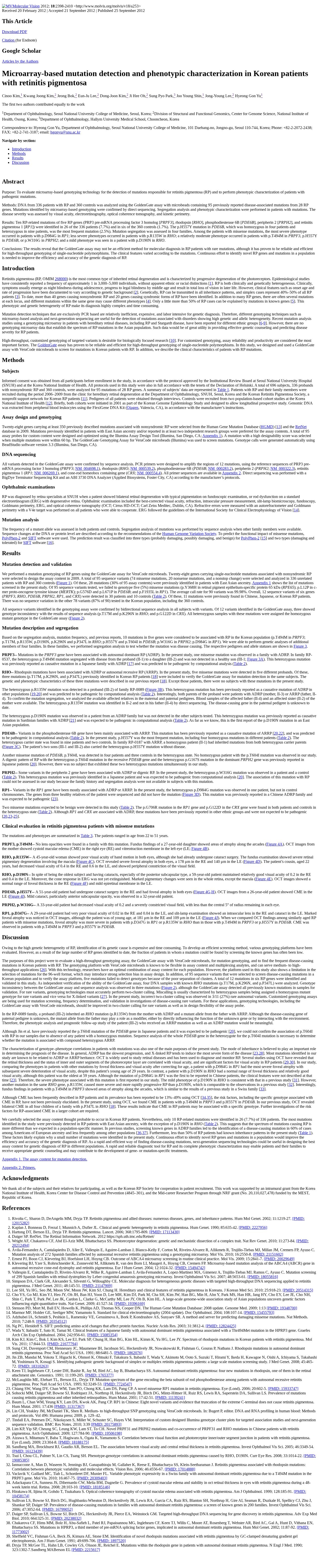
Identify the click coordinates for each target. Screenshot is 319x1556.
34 (204, 1097)
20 (38, 694)
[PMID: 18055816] (262, 1277)
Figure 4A (274, 844)
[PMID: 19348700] (282, 1308)
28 (261, 1053)
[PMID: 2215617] (86, 1550)
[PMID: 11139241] (170, 1397)
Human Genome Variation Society (189, 534)
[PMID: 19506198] (106, 1433)
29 (287, 1062)
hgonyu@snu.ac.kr (65, 132)
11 (84, 399)
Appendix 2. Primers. (19, 1167)
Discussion (20, 162)
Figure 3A (255, 659)
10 (172, 340)
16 (50, 542)
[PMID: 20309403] (92, 1478)
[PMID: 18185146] (95, 1487)
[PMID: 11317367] (69, 1406)
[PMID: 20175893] (106, 1424)
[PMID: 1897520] (111, 1541)
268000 (61, 279)
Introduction (21, 149)
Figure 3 (300, 646)
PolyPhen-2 (11, 538)
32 (291, 1084)
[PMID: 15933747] (283, 1388)
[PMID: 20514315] (298, 1290)
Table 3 (86, 836)
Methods (19, 153)
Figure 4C (85, 861)
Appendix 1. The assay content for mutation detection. (44, 1159)
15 (264, 538)
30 (292, 1062)
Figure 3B (154, 689)
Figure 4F (79, 883)
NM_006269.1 (46, 473)
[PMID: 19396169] (129, 1303)
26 (43, 970)
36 (139, 1133)
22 (281, 733)
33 (262, 1089)
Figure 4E (263, 879)
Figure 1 (63, 583)
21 (73, 720)
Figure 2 (76, 618)
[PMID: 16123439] (27, 1451)
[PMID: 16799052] (57, 1509)
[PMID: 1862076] (128, 1353)
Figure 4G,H (204, 892)
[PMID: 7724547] (117, 1384)
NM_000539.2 (142, 468)
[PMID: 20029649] (279, 1259)
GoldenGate (47, 345)
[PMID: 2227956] (253, 1227)
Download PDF (14, 32)
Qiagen (132, 407)
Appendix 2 (231, 473)
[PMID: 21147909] (97, 1286)
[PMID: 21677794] (62, 1344)
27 (103, 996)
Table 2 (159, 596)
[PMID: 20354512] (51, 1321)
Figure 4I (16, 896)
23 (54, 799)
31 (296, 1080)
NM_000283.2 (220, 468)
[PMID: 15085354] (102, 1335)
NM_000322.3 (282, 468)
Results (17, 158)
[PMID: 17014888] (180, 1469)
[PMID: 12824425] (221, 1326)
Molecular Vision (26, 6)
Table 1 (223, 390)
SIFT (32, 538)
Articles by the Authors (20, 61)
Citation (8, 40)
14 (296, 510)
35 (209, 1097)
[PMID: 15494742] (190, 1268)
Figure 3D (191, 794)
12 (49, 403)
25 (15, 816)
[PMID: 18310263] (33, 1366)
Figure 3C (11, 747)
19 (33, 694)
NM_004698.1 (87, 468)
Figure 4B (199, 848)
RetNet (301, 427)
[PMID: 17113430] (164, 1232)
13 (279, 427)
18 (155, 676)
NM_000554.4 (148, 473)
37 (144, 1133)
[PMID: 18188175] (73, 1442)
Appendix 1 (211, 436)
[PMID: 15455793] (259, 1312)
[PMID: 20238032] (66, 1518)
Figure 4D (252, 861)
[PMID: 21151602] (268, 1254)
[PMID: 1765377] (99, 1375)
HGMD (267, 427)
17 (130, 664)
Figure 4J (210, 918)
